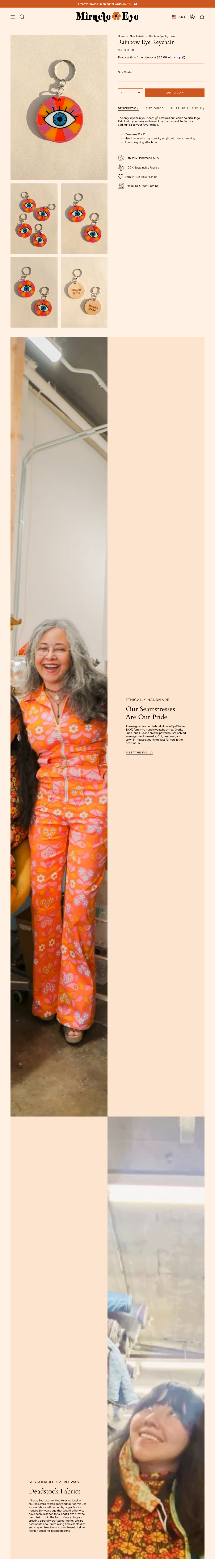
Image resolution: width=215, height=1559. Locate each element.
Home (121, 36)
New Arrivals (137, 36)
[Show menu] (12, 17)
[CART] (202, 17)
